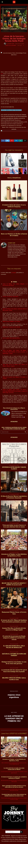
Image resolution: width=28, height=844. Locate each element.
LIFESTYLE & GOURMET (10, 45)
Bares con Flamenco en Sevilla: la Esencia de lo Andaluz (14, 234)
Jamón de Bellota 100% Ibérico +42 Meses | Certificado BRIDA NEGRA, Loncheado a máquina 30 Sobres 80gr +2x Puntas (15, 391)
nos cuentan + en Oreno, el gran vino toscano (11, 110)
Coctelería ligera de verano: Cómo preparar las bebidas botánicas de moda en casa (14, 795)
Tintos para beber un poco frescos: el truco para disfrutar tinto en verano (14, 526)
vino (2, 73)
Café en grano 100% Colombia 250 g (11, 338)
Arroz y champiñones (14, 178)
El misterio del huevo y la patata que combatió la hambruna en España (14, 777)
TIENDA (15, 282)
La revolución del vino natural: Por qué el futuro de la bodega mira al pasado (14, 670)
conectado (13, 272)
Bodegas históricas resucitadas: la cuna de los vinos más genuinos (14, 662)
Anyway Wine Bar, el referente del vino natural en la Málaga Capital (14, 629)
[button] (25, 432)
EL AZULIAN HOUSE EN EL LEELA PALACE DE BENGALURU (14, 646)
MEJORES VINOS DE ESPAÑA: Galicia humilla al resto (14, 678)
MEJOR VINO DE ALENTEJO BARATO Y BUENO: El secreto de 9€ (14, 584)
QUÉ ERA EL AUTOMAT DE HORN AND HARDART (14, 654)
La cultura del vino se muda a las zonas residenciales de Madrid (14, 768)
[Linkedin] (16, 140)
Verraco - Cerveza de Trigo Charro (10, 296)
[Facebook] (3, 140)
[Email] (25, 140)
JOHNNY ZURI (11, 43)
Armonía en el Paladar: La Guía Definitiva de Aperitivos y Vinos (14, 555)
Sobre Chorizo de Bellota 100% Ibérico (11, 321)
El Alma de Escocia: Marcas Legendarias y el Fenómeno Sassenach (14, 497)
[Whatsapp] (20, 140)
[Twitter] (7, 140)
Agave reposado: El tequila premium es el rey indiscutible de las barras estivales (14, 786)
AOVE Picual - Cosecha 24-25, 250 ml (11, 327)
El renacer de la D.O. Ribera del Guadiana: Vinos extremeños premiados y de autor (14, 621)
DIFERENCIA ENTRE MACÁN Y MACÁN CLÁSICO (14, 468)
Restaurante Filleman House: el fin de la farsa (14, 613)
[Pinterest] (12, 140)
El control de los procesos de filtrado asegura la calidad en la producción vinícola (14, 637)
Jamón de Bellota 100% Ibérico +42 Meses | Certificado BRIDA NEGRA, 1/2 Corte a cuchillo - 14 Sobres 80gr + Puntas (15, 352)
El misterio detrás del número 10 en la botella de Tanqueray (14, 206)
